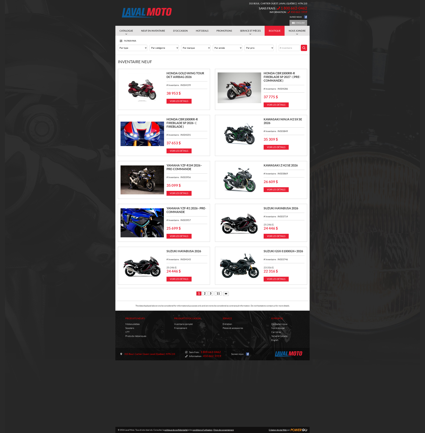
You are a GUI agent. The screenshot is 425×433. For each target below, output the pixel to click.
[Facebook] (305, 16)
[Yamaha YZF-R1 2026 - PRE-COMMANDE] (142, 223)
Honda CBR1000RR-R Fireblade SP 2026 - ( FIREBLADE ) (182, 123)
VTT (127, 332)
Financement (180, 328)
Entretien (227, 324)
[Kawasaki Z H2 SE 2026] (239, 180)
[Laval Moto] (147, 13)
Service (227, 318)
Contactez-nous (279, 324)
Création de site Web (278, 430)
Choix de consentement (223, 430)
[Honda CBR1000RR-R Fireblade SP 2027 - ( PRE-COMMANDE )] (239, 88)
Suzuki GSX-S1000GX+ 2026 (283, 251)
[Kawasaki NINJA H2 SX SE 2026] (239, 134)
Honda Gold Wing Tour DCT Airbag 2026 (185, 75)
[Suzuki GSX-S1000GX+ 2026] (239, 265)
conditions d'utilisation (202, 430)
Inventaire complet (183, 324)
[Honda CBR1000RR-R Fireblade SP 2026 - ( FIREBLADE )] (142, 134)
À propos (277, 318)
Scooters (129, 328)
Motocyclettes (132, 324)
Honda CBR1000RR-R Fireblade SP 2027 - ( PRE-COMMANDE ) (282, 77)
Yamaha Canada (279, 336)
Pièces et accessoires (233, 328)
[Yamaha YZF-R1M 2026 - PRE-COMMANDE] (142, 180)
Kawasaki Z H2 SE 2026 (281, 165)
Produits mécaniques (135, 336)
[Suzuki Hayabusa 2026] (239, 223)
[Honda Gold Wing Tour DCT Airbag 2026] (142, 88)
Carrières (276, 332)
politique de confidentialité (176, 430)
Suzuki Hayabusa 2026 (281, 208)
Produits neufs (135, 318)
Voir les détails (179, 101)
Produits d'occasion (187, 318)
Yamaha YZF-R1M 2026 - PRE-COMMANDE (184, 167)
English (300, 23)
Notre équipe (278, 328)
